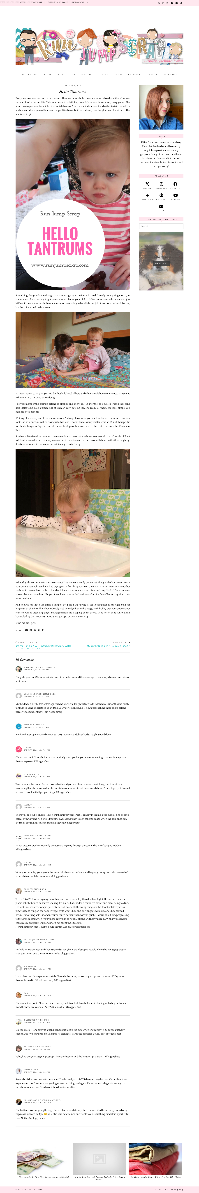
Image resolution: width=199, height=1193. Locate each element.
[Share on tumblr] (43, 630)
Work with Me (57, 3)
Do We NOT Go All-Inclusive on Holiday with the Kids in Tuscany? (43, 645)
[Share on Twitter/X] (35, 630)
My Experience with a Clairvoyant (108, 644)
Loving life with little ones (40, 694)
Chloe (27, 747)
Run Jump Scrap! (33, 1190)
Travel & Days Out (80, 75)
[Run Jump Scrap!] (99, 41)
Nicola (28, 862)
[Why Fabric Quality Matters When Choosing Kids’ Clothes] (155, 1159)
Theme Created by (169, 1190)
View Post (161, 263)
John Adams (31, 1069)
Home (22, 3)
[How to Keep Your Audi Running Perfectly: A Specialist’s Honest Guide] (99, 1159)
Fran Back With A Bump (37, 836)
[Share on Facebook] (31, 630)
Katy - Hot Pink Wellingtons (40, 667)
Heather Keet (31, 774)
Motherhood (29, 75)
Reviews (153, 75)
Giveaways (170, 75)
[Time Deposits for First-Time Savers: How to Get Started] (43, 1159)
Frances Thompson (35, 889)
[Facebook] (172, 3)
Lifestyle (103, 75)
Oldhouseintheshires (36, 1020)
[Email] (177, 3)
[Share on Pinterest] (39, 630)
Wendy (28, 805)
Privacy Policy (80, 3)
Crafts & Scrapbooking (128, 75)
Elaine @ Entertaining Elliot (40, 940)
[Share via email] (27, 630)
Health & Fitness (53, 75)
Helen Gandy (31, 966)
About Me (37, 3)
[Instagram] (163, 3)
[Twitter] (159, 3)
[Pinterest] (168, 3)
